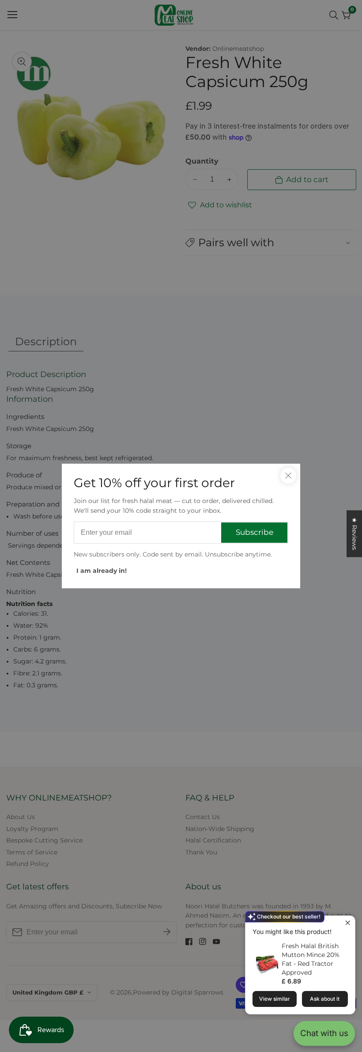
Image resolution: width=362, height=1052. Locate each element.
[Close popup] (347, 924)
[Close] (288, 476)
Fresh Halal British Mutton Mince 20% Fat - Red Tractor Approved (310, 959)
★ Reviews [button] (354, 533)
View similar (274, 998)
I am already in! (101, 571)
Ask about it (324, 998)
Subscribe (254, 532)
